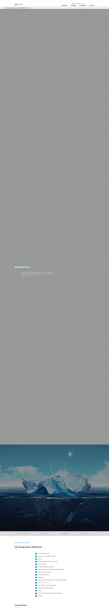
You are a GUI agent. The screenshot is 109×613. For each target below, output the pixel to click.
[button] (61, 553)
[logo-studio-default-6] (19, 4)
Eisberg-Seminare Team (14, 7)
